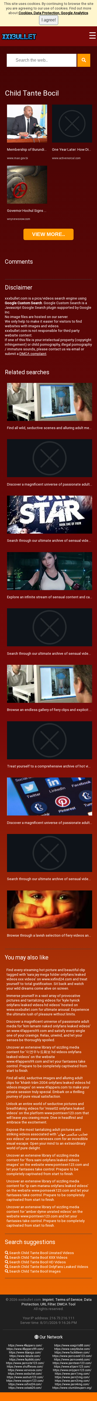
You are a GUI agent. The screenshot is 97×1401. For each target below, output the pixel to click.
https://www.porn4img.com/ (72, 1384)
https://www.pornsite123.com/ (25, 1363)
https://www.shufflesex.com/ (25, 1366)
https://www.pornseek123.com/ (72, 1356)
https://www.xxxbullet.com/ (25, 1373)
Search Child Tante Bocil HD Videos (37, 1262)
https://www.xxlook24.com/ (25, 1388)
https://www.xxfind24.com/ (25, 1384)
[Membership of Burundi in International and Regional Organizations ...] (27, 141)
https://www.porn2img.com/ (72, 1377)
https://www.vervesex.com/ (25, 1370)
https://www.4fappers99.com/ (25, 1349)
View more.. (48, 234)
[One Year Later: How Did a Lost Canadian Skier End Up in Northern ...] (72, 141)
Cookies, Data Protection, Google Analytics (53, 13)
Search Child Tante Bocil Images (34, 1271)
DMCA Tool (66, 1304)
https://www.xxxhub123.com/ (25, 1377)
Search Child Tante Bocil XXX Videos (37, 1257)
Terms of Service (68, 1299)
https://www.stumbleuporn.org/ (72, 1388)
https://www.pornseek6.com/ (72, 1359)
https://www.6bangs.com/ (25, 1352)
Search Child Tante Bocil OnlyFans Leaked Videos (48, 1266)
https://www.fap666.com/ (25, 1359)
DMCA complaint (32, 353)
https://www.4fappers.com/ (25, 1345)
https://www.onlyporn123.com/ (72, 1370)
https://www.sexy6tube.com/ (72, 1349)
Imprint (48, 1299)
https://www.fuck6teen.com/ (72, 1352)
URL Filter (48, 1304)
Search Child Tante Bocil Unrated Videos (41, 1253)
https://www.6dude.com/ (24, 1356)
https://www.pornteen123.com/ (72, 1363)
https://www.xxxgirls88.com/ (72, 1345)
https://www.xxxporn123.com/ (25, 1381)
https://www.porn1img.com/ (72, 1373)
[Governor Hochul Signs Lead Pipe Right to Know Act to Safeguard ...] (27, 202)
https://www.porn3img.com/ (72, 1381)
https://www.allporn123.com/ (72, 1366)
